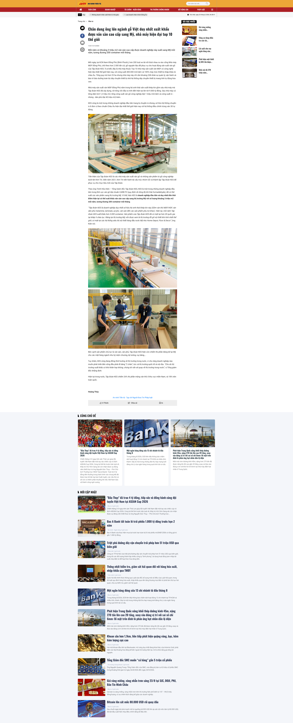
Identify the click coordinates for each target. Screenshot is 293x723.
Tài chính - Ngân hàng (114, 530)
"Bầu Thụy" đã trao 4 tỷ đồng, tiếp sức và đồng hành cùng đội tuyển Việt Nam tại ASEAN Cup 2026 (99, 453)
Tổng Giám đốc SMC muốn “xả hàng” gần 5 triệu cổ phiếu (139, 660)
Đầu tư (81, 445)
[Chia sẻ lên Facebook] (82, 36)
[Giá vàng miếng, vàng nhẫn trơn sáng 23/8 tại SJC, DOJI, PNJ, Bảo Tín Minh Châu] (91, 687)
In (162, 403)
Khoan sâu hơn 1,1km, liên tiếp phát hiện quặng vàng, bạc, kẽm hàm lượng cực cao (142, 638)
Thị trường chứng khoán (159, 9)
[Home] (82, 28)
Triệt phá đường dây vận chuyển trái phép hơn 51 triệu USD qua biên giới (143, 545)
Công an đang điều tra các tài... (206, 39)
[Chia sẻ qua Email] (82, 42)
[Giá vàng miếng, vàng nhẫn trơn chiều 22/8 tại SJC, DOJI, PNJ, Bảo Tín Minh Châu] (189, 30)
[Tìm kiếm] (207, 3)
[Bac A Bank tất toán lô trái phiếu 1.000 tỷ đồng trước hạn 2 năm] (91, 528)
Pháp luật (201, 9)
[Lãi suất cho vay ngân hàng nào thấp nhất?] (189, 51)
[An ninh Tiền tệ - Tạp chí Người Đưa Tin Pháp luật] (89, 3)
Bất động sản (183, 9)
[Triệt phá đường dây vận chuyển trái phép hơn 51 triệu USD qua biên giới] (91, 549)
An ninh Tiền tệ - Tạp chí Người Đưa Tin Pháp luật (132, 397)
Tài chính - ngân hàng (133, 9)
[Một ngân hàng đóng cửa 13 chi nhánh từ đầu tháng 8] (146, 433)
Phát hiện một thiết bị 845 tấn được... (206, 60)
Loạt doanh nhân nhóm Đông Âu (127, 15)
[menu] (212, 9)
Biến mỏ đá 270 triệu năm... (205, 71)
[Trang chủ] (81, 9)
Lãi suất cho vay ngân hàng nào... (205, 50)
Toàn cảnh (92, 9)
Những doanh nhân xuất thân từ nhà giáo (96, 15)
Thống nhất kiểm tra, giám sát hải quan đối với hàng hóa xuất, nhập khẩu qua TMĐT (142, 568)
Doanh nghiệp (110, 9)
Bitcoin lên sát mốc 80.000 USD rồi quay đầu (132, 702)
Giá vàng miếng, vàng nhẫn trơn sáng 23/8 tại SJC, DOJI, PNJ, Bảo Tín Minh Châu (141, 683)
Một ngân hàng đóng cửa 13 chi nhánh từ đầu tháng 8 (145, 451)
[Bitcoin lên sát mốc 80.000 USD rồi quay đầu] (91, 708)
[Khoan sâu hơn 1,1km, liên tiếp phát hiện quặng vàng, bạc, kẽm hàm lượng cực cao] (91, 643)
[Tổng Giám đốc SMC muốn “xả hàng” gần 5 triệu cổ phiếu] (91, 666)
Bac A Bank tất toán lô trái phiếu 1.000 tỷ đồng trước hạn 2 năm (141, 523)
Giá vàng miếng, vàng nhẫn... (205, 28)
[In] (82, 49)
